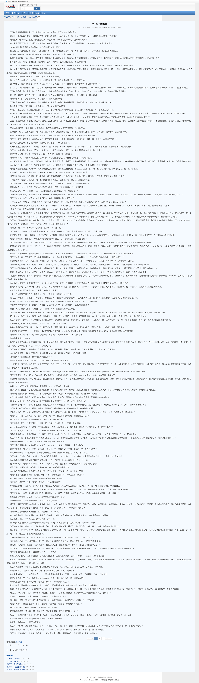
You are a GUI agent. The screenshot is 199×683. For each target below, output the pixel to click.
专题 (35, 5)
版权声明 (103, 677)
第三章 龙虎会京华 (14, 664)
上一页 (91, 638)
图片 (28, 5)
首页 (8, 17)
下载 (32, 5)
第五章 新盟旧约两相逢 (16, 670)
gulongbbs (91, 680)
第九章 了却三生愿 (20, 650)
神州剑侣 (33, 17)
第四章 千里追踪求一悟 (16, 667)
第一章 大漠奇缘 (13, 658)
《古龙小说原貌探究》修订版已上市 (19, 2)
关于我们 (89, 677)
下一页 (108, 638)
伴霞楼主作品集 (110, 27)
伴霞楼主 (24, 17)
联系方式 (96, 677)
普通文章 (23, 5)
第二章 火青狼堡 (13, 661)
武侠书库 (15, 17)
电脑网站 (109, 677)
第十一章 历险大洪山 (21, 645)
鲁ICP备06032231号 (112, 680)
